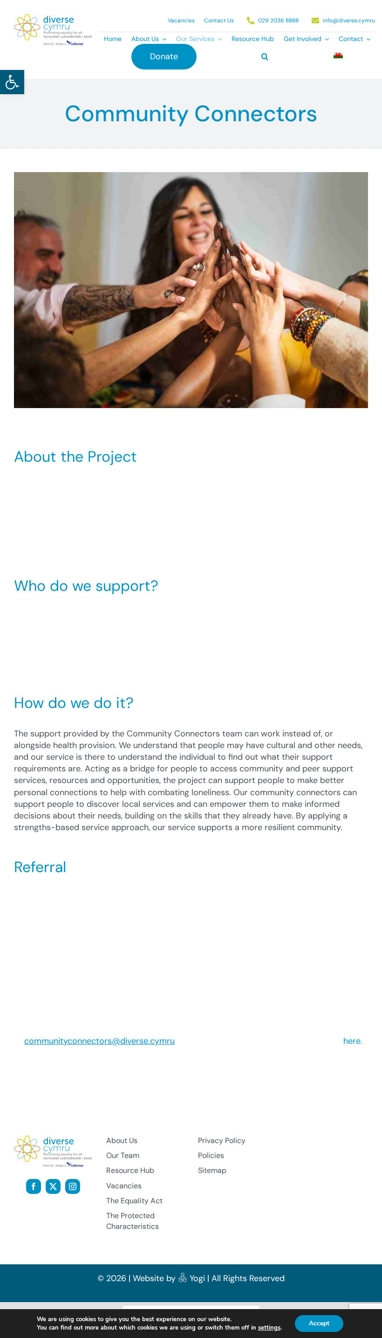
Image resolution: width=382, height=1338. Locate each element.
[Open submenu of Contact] (366, 39)
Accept (319, 1323)
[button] (12, 82)
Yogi (197, 1278)
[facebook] (33, 1186)
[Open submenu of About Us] (162, 39)
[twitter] (53, 1186)
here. (352, 1041)
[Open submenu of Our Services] (218, 39)
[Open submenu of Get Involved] (325, 39)
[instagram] (72, 1186)
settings (269, 1328)
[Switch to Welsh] (338, 56)
